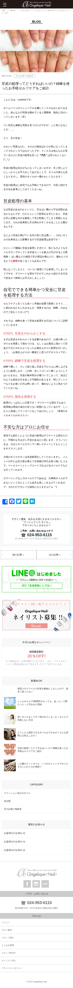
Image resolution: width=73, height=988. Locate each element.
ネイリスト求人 (9, 960)
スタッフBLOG (8, 953)
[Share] (5, 502)
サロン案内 (7, 930)
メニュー (6, 922)
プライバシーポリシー (12, 968)
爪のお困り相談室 (24, 76)
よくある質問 (8, 945)
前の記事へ (18, 554)
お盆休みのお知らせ (14, 833)
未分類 (7, 801)
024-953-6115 (39, 534)
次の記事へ (55, 554)
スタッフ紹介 (8, 937)
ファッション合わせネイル (17, 793)
